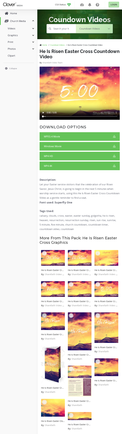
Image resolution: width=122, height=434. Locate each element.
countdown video (50, 229)
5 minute (45, 224)
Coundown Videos (57, 45)
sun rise (101, 220)
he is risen (108, 215)
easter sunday (82, 215)
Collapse (13, 68)
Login (114, 4)
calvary (43, 215)
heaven (44, 220)
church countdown (76, 224)
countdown (67, 229)
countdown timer (98, 224)
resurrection (56, 220)
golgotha (96, 215)
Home (44, 45)
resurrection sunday (76, 220)
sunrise (111, 220)
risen (92, 220)
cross (61, 215)
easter (68, 215)
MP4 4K (48, 166)
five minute (57, 224)
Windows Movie (52, 146)
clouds (52, 215)
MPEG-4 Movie (52, 136)
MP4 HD (48, 156)
